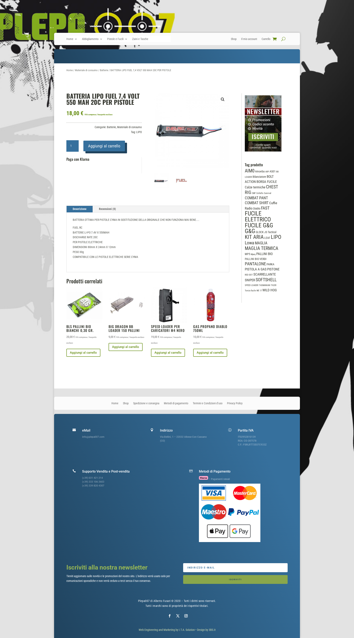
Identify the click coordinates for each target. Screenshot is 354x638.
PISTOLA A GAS (256, 269)
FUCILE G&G (259, 225)
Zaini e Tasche (140, 39)
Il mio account (249, 39)
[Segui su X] (178, 616)
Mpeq (253, 254)
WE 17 (259, 290)
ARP (267, 171)
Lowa (249, 242)
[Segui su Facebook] (170, 616)
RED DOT (249, 274)
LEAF (267, 237)
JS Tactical (270, 232)
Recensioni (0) (107, 209)
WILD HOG (269, 290)
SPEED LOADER (251, 285)
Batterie (104, 70)
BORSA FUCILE (266, 182)
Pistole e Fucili (115, 39)
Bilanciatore (259, 176)
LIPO (139, 132)
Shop (234, 39)
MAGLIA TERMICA (261, 248)
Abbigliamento (90, 39)
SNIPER (250, 280)
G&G (250, 231)
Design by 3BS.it (206, 629)
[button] (222, 99)
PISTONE (273, 269)
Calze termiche (255, 187)
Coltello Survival (263, 193)
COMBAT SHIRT (257, 203)
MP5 (247, 254)
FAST (265, 208)
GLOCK (260, 232)
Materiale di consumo (86, 70)
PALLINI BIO (264, 254)
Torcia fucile (250, 290)
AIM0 (249, 171)
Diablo (256, 208)
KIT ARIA (254, 237)
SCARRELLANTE (264, 274)
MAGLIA (261, 243)
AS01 (273, 171)
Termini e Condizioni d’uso (207, 403)
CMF (254, 193)
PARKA (270, 264)
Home (69, 39)
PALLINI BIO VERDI (256, 259)
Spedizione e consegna (146, 403)
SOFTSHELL (266, 279)
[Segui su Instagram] (186, 616)
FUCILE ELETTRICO (258, 216)
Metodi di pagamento (176, 403)
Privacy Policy (235, 403)
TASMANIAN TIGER (267, 285)
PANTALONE (255, 263)
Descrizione (79, 209)
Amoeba (260, 171)
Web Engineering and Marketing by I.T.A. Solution (167, 629)
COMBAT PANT (256, 198)
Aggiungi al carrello (104, 146)
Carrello (266, 39)
